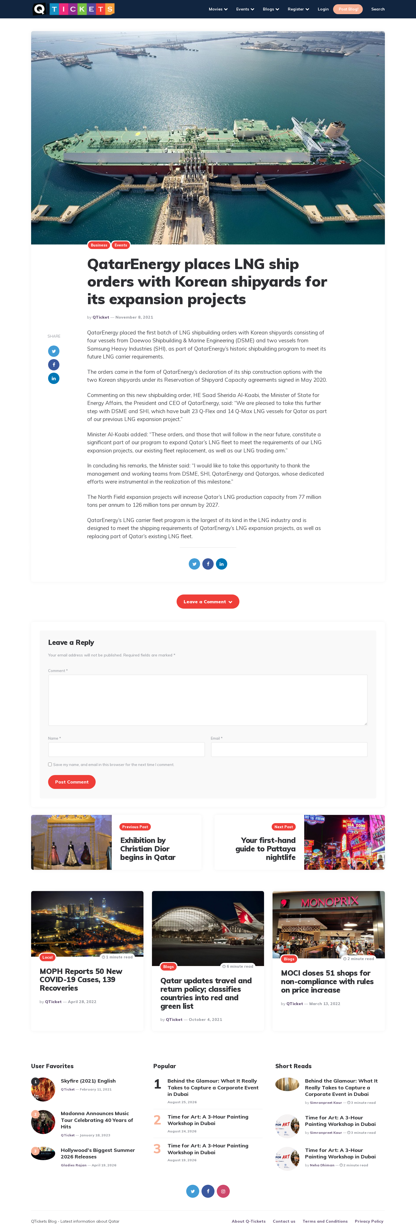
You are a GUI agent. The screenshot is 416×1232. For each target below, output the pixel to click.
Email (217, 738)
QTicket (101, 317)
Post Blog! (349, 9)
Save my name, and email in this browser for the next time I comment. (113, 765)
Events (242, 9)
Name (54, 738)
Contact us (284, 1221)
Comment (58, 671)
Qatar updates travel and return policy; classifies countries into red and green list (206, 993)
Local (47, 957)
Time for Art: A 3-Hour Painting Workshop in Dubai (208, 1119)
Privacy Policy (369, 1221)
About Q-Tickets (249, 1221)
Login (323, 9)
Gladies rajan (74, 1165)
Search (378, 9)
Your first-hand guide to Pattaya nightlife (265, 849)
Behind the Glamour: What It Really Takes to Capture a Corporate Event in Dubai (213, 1087)
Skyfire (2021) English (88, 1081)
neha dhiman (322, 1165)
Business (99, 245)
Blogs (268, 9)
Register (296, 9)
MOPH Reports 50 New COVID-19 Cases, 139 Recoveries (81, 980)
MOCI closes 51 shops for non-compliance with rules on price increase (327, 981)
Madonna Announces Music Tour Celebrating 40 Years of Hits (97, 1120)
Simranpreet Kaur (326, 1102)
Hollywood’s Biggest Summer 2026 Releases (98, 1153)
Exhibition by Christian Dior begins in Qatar (147, 849)
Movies (215, 9)
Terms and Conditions (325, 1221)
